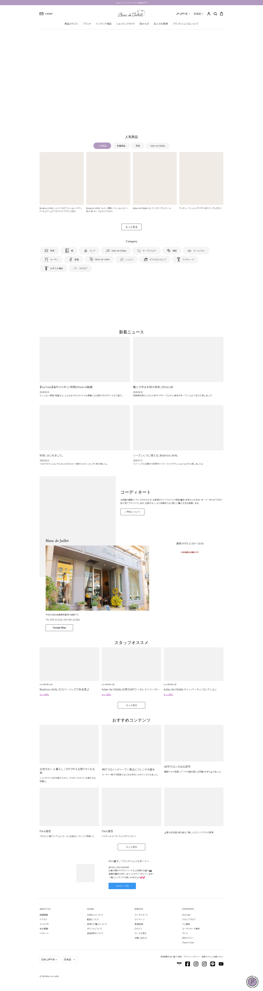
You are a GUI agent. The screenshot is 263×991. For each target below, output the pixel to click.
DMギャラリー (188, 937)
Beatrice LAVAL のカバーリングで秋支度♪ (64, 689)
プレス (185, 933)
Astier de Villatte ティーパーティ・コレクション (190, 689)
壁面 (77, 259)
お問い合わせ (141, 937)
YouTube (186, 914)
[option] (131, 80)
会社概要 (44, 928)
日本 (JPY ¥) (48, 959)
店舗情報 (44, 914)
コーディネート (141, 914)
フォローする (122, 886)
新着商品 (121, 145)
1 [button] (124, 122)
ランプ (92, 250)
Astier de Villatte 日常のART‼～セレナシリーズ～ (131, 689)
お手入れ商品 (56, 268)
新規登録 (139, 924)
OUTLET (83, 268)
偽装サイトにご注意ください (212, 956)
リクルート (44, 933)
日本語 (197, 13)
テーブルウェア (149, 250)
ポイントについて (94, 928)
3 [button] (131, 122)
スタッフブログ (188, 919)
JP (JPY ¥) (182, 13)
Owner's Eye (188, 942)
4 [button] (135, 122)
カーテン (54, 259)
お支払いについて (95, 914)
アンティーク (188, 259)
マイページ (140, 919)
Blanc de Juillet (102, 259)
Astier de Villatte (157, 145)
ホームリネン (199, 250)
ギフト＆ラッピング (158, 259)
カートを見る (140, 933)
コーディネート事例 (191, 928)
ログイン (138, 928)
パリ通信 (186, 924)
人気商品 (102, 145)
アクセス (43, 919)
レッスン (129, 259)
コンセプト (44, 924)
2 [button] (128, 122)
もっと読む (44, 694)
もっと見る (131, 226)
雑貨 (175, 250)
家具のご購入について (97, 924)
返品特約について (95, 933)
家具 (138, 145)
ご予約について (132, 512)
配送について (93, 919)
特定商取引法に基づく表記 (171, 956)
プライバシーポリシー (191, 956)
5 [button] (139, 122)
